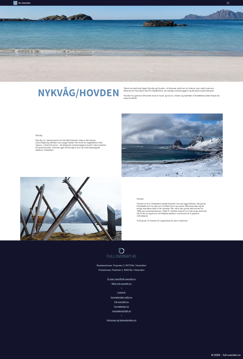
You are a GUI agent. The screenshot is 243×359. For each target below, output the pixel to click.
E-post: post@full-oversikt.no (121, 279)
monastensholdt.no (121, 311)
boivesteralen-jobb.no (121, 297)
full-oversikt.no (121, 302)
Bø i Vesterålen (24, 3)
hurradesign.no (121, 306)
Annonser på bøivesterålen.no (121, 320)
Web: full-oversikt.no (121, 283)
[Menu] (228, 3)
